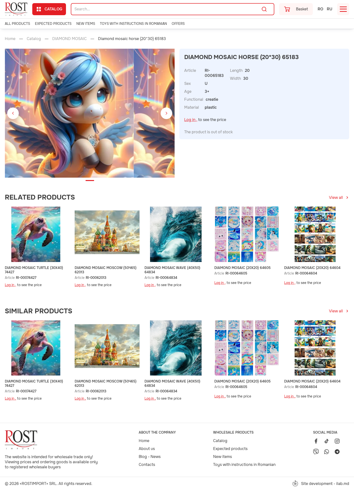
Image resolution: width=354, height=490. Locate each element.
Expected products (53, 23)
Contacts (147, 464)
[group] (69, 113)
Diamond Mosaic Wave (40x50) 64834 (172, 270)
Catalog (53, 9)
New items (85, 23)
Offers (178, 23)
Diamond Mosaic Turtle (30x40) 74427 (34, 270)
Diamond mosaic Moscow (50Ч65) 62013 (106, 270)
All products (17, 23)
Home (10, 38)
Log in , (190, 119)
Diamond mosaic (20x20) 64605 (242, 268)
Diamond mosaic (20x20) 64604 (312, 268)
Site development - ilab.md (325, 483)
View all (336, 197)
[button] (13, 113)
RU (329, 9)
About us (147, 448)
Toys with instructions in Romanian (133, 23)
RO (320, 9)
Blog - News (150, 456)
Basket (302, 9)
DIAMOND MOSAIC (69, 38)
